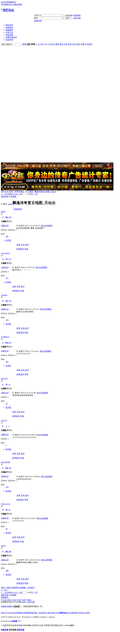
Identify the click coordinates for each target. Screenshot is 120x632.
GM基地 (13, 621)
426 (6, 343)
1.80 (41, 44)
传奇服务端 (28, 613)
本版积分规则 (6, 606)
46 (7, 510)
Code (23, 600)
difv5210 (4, 379)
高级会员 (4, 226)
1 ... (2, 194)
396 (6, 217)
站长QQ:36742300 (8, 613)
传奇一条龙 (38, 613)
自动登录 (69, 15)
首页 (11, 192)
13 (17, 194)
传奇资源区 (19, 192)
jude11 (3, 546)
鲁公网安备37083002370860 (79, 613)
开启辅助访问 (6, 4)
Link (14, 600)
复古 (53, 44)
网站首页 (9, 25)
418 (6, 468)
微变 (57, 44)
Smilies (28, 600)
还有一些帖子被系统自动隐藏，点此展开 (18, 588)
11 (13, 194)
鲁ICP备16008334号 (51, 613)
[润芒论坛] (7, 10)
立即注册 (77, 18)
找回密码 (77, 15)
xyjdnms (4, 295)
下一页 (35, 194)
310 (6, 301)
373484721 (5, 337)
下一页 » (4, 590)
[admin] (2, 204)
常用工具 (9, 32)
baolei (3, 211)
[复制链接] (17, 209)
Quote (18, 600)
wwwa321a (5, 253)
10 (11, 194)
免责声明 (9, 40)
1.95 (49, 44)
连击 (78, 44)
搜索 (24, 44)
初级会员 (4, 393)
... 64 (19, 194)
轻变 (61, 44)
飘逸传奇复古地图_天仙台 (45, 192)
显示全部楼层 (46, 226)
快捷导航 (37, 21)
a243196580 (5, 462)
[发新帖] (12, 196)
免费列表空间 (11, 37)
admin (10, 204)
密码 (36, 18)
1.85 (45, 44)
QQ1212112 (5, 504)
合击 (74, 44)
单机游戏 (9, 35)
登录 (24, 602)
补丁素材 (29, 192)
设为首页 (4, 2)
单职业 (89, 44)
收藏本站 (12, 2)
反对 (27, 245)
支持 (23, 245)
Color (5, 600)
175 (6, 259)
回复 (18, 245)
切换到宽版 (17, 4)
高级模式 (4, 597)
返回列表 (4, 196)
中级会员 (4, 267)
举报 (26, 249)
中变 (66, 44)
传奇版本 (9, 27)
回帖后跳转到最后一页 (32, 606)
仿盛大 (83, 44)
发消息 (8, 240)
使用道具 (20, 249)
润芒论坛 (4, 192)
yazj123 (4, 420)
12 (15, 194)
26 (7, 384)
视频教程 (9, 30)
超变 (70, 44)
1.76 (37, 44)
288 (6, 552)
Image (9, 600)
